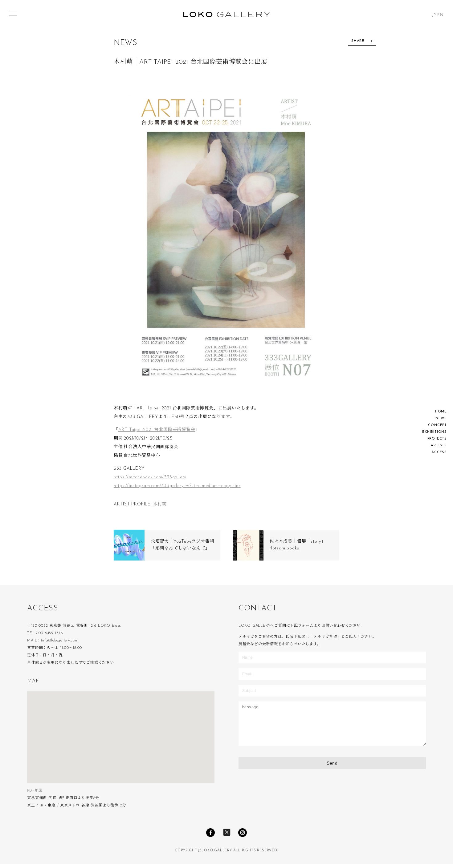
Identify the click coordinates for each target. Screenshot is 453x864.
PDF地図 (35, 791)
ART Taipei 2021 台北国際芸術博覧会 (156, 430)
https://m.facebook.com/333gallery (150, 477)
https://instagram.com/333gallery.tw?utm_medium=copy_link (177, 486)
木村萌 (160, 504)
